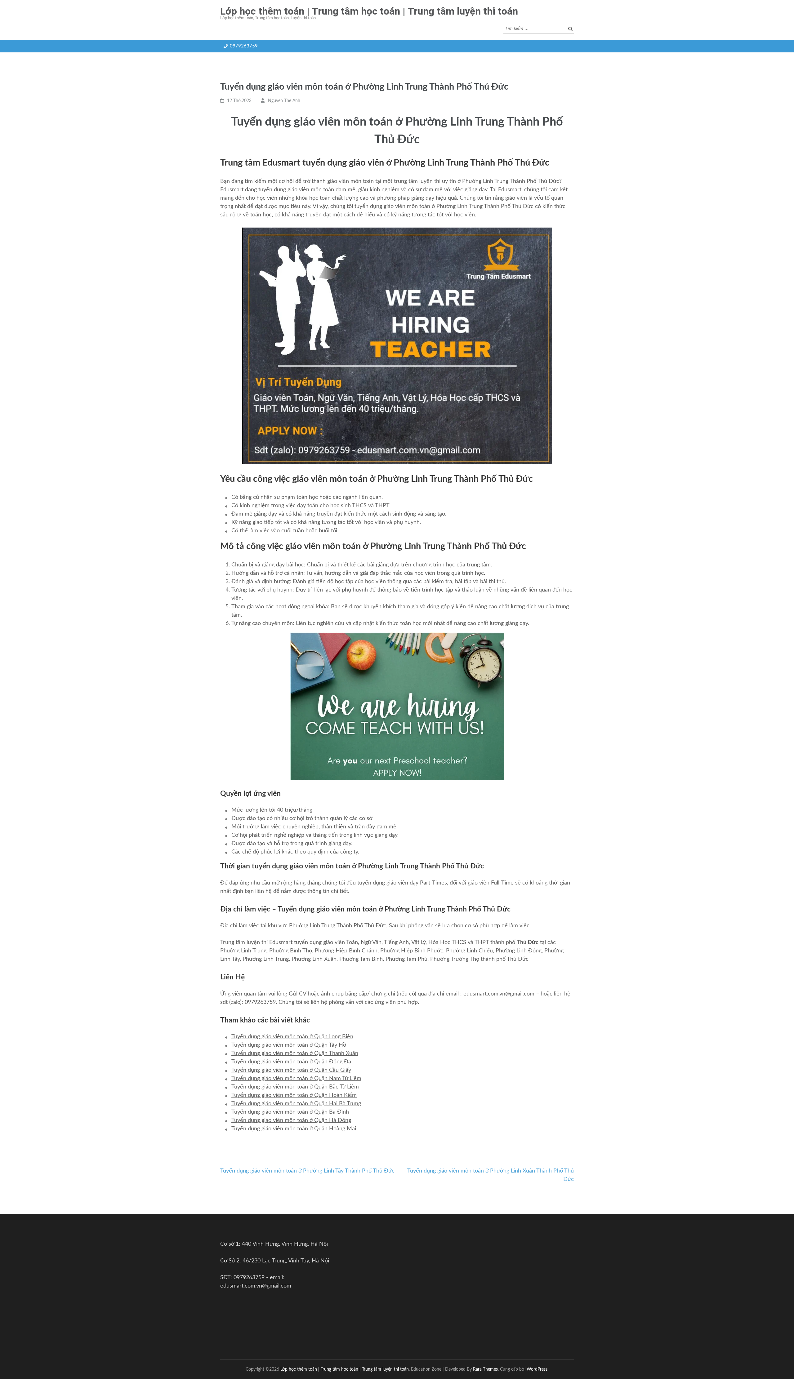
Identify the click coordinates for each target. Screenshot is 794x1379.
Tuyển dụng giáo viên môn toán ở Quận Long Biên (292, 1037)
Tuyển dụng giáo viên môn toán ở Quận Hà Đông (291, 1120)
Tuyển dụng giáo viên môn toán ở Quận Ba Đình (290, 1112)
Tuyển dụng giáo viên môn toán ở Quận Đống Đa (291, 1062)
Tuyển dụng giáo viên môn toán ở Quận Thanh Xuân (294, 1053)
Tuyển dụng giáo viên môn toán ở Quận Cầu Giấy (291, 1070)
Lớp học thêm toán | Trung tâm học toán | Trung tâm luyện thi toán (369, 11)
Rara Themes (485, 1369)
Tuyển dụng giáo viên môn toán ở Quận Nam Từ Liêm (296, 1078)
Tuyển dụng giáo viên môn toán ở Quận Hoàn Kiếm (294, 1095)
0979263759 (244, 46)
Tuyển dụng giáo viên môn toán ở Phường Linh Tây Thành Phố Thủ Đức (307, 1171)
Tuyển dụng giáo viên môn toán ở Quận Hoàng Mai (293, 1129)
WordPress (537, 1369)
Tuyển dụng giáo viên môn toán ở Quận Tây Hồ (288, 1045)
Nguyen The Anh (284, 101)
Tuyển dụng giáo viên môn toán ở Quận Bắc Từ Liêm (295, 1087)
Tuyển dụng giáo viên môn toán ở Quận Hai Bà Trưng (296, 1103)
